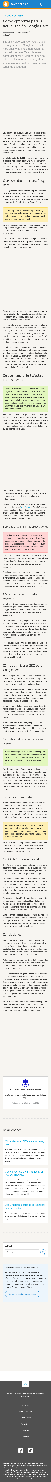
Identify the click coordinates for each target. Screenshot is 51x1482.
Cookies (25, 1430)
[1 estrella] (4, 32)
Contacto (25, 1437)
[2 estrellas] (6, 32)
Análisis (25, 1405)
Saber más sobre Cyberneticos (22, 1294)
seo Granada (26, 507)
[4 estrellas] (10, 32)
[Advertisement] (25, 102)
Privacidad (25, 1424)
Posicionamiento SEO (13, 15)
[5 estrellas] (12, 32)
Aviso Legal (25, 1418)
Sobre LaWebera (25, 1411)
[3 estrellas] (8, 32)
